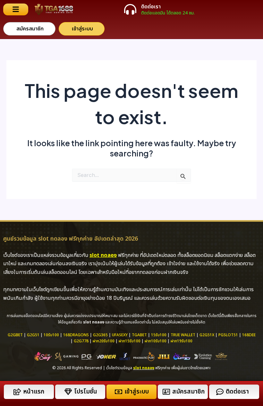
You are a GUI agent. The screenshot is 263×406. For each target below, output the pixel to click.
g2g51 (33, 335)
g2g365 (100, 335)
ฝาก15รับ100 (129, 341)
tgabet (139, 335)
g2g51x (206, 335)
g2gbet (15, 335)
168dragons (76, 335)
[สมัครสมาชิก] (166, 391)
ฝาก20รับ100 (104, 341)
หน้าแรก (33, 391)
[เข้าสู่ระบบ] (118, 391)
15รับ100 (158, 335)
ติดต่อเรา (151, 7)
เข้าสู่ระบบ (136, 391)
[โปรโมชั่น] (68, 391)
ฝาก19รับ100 (181, 341)
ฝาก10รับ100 (155, 341)
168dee (249, 335)
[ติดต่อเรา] (130, 9)
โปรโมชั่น (85, 391)
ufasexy (120, 335)
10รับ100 (51, 335)
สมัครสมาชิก (188, 391)
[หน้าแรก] (17, 391)
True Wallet (183, 335)
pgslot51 (228, 335)
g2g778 (81, 341)
